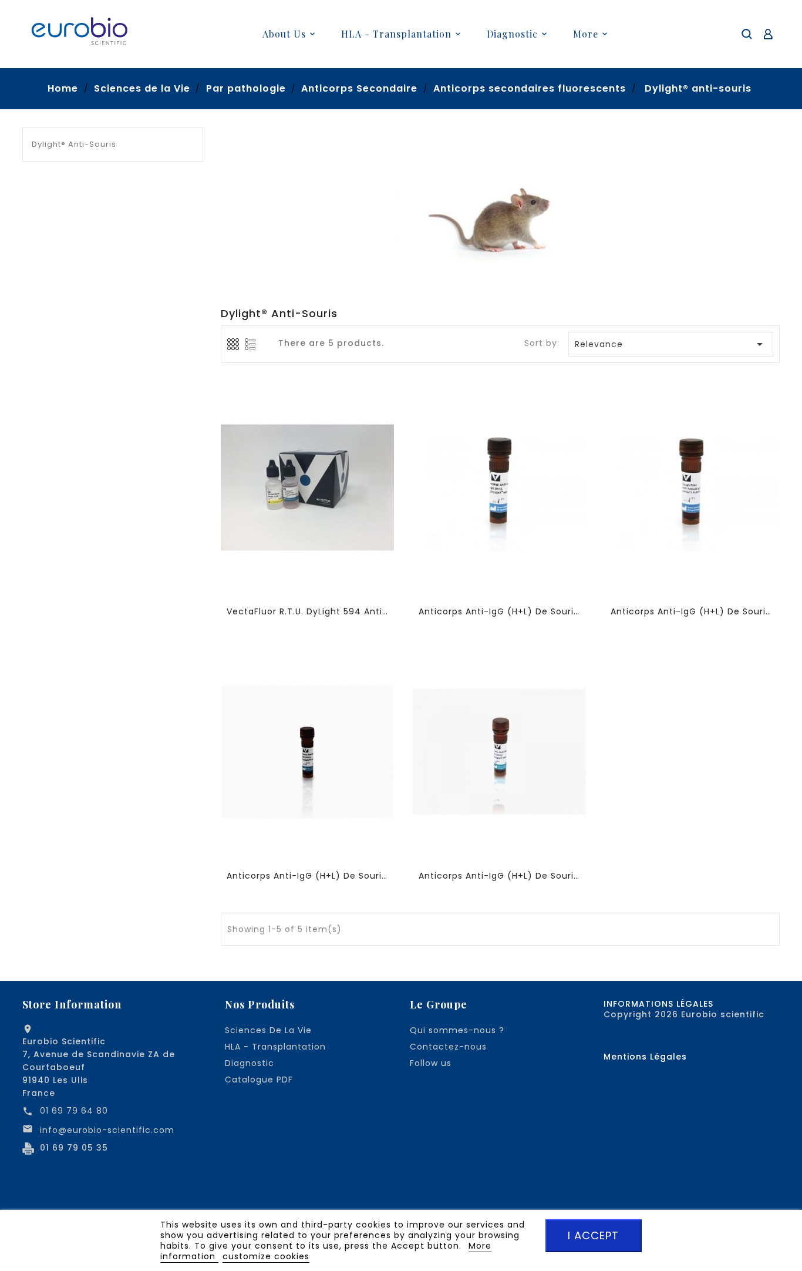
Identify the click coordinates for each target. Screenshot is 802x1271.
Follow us (430, 1063)
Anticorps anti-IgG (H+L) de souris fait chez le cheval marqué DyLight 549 (308, 875)
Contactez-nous (448, 1047)
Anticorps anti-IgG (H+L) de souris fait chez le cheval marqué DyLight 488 (500, 875)
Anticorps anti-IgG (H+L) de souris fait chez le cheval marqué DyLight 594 (692, 611)
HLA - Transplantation (275, 1047)
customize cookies (266, 1256)
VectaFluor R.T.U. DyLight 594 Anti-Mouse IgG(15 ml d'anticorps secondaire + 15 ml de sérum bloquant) (308, 611)
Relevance (671, 344)
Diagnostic (249, 1063)
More (585, 34)
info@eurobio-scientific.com (107, 1130)
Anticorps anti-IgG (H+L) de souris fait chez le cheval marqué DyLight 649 (500, 611)
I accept (593, 1235)
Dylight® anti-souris (74, 144)
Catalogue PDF (259, 1079)
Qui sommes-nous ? (457, 1030)
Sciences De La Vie (268, 1030)
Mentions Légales (645, 1056)
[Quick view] (309, 490)
